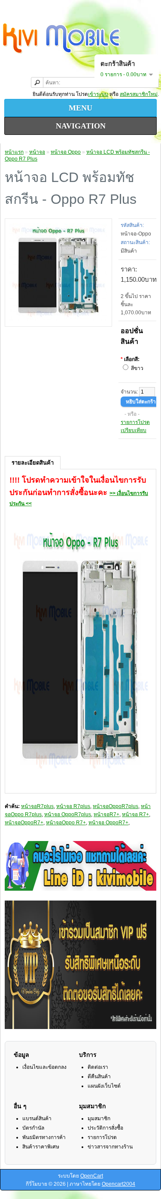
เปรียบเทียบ (133, 430)
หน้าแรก (14, 152)
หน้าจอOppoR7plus (115, 806)
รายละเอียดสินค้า (33, 462)
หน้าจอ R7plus (73, 806)
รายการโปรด (135, 422)
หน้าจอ (37, 152)
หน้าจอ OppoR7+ (108, 823)
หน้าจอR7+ (106, 814)
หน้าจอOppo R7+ (66, 823)
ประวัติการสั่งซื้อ (105, 1128)
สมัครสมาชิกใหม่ (139, 94)
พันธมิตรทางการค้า (44, 1137)
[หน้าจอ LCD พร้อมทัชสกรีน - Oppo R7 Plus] (58, 319)
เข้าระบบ (98, 94)
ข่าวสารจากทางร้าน (110, 1147)
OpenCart (91, 1176)
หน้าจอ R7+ (135, 814)
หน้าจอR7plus (37, 806)
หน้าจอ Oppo (66, 152)
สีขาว (137, 368)
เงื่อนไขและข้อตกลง (44, 1067)
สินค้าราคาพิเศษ (40, 1147)
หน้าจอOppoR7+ (24, 823)
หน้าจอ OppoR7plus (67, 814)
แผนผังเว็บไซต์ (104, 1086)
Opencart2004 (118, 1184)
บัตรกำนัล (33, 1128)
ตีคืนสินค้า (99, 1077)
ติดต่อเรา (98, 1067)
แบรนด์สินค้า (37, 1118)
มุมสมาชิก (99, 1118)
